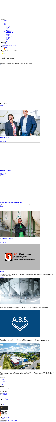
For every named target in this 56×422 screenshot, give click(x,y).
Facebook (3, 383)
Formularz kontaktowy (3, 394)
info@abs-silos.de (4, 393)
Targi (3, 404)
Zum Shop (3, 380)
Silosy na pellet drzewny (5, 398)
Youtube (3, 384)
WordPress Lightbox (3, 421)
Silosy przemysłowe (5, 399)
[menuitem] (5, 47)
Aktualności (3, 403)
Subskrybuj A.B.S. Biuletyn (6, 381)
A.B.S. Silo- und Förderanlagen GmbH (11, 420)
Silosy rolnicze (4, 397)
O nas (3, 379)
